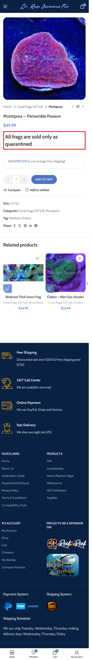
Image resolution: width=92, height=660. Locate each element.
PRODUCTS (54, 454)
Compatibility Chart (14, 505)
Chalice (78, 302)
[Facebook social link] (14, 226)
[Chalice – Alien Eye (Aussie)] (66, 272)
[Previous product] (72, 106)
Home (7, 107)
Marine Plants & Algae (60, 476)
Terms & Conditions (14, 498)
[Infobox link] (44, 358)
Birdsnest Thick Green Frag (23, 297)
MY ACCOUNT (11, 523)
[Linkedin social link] (30, 226)
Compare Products (13, 567)
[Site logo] (44, 6)
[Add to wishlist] (37, 258)
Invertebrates (55, 468)
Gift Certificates (56, 490)
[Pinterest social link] (25, 226)
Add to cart (44, 179)
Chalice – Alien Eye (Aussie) (65, 297)
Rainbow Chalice (20, 218)
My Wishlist (9, 560)
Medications (54, 483)
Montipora (55, 107)
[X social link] (19, 226)
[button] (7, 288)
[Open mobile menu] (5, 6)
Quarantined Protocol (15, 483)
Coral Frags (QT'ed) (30, 107)
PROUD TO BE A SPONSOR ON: (65, 525)
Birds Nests (36, 302)
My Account (9, 530)
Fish (49, 461)
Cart (4, 545)
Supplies (52, 498)
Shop (5, 538)
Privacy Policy (10, 490)
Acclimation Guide (13, 476)
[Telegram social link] (36, 226)
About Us (8, 468)
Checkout (8, 552)
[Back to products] (77, 106)
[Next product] (83, 106)
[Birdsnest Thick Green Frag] (23, 272)
